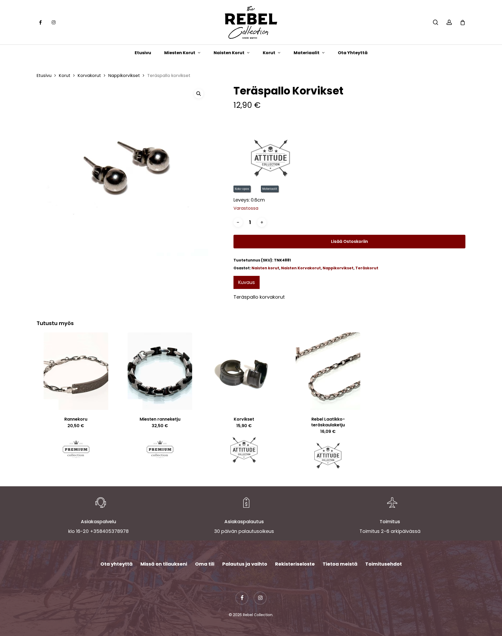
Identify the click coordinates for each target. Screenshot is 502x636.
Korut (64, 75)
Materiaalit (269, 189)
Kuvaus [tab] (246, 282)
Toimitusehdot (383, 564)
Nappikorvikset (124, 75)
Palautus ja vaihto (244, 564)
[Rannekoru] (76, 371)
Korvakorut (89, 75)
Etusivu (44, 75)
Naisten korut (265, 268)
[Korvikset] (244, 371)
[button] (198, 93)
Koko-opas (242, 189)
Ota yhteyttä (116, 564)
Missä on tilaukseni (163, 564)
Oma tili (204, 564)
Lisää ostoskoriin (349, 241)
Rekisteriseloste (295, 564)
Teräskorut (366, 268)
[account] (449, 22)
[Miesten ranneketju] (160, 371)
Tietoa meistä (340, 564)
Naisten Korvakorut (301, 268)
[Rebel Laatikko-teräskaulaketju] (328, 371)
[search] (435, 22)
